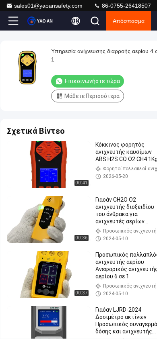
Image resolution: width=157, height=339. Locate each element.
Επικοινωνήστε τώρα (92, 81)
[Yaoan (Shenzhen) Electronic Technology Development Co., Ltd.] (40, 21)
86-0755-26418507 (125, 5)
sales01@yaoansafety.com (48, 5)
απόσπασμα (129, 21)
